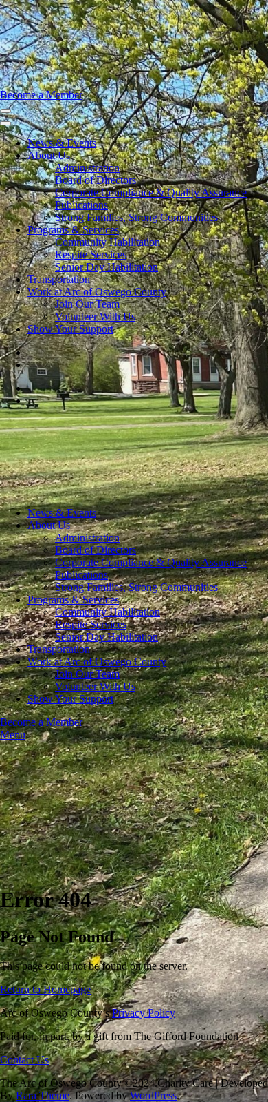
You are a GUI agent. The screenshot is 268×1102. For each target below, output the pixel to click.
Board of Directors (95, 180)
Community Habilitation (107, 242)
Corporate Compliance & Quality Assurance (151, 192)
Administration (87, 168)
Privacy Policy (143, 1013)
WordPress (153, 1095)
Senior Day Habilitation (106, 267)
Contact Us (24, 1059)
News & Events (61, 143)
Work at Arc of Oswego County (96, 292)
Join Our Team (87, 304)
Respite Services (90, 254)
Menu (12, 734)
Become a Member (41, 95)
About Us (48, 155)
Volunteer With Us (95, 316)
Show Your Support (70, 329)
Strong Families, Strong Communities (136, 217)
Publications (81, 205)
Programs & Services (73, 230)
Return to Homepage (45, 989)
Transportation (58, 279)
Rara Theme (42, 1095)
